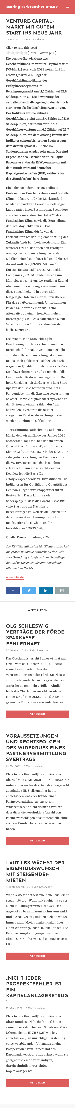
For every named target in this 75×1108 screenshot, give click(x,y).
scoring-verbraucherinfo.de (32, 7)
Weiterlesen (37, 714)
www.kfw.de (15, 577)
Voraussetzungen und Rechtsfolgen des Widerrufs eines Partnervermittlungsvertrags (36, 748)
